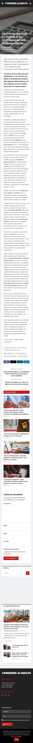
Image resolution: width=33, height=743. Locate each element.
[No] (31, 736)
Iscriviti (8, 724)
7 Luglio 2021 (7, 485)
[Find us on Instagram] (8, 696)
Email (6, 533)
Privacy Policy (7, 554)
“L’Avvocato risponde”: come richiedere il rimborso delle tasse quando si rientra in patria (16, 481)
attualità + (11, 353)
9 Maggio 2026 (16, 649)
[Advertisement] (16, 590)
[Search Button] (30, 3)
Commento (7, 504)
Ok (16, 739)
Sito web (6, 541)
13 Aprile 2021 (19, 47)
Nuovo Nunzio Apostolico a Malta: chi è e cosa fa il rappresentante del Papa (20, 654)
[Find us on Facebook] (2, 696)
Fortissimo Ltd (6, 679)
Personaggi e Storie (11, 620)
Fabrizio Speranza (8, 47)
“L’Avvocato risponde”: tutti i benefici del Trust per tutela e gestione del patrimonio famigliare (16, 412)
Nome (6, 526)
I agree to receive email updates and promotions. (16, 720)
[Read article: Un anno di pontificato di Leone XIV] (7, 647)
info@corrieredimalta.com (12, 350)
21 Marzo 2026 (16, 658)
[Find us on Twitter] (5, 695)
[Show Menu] (2, 3)
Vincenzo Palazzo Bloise (11, 631)
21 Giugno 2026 (22, 631)
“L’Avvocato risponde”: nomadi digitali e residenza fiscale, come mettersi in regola (15, 457)
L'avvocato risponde (10, 356)
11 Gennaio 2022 (8, 438)
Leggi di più (9, 641)
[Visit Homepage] (16, 3)
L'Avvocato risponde (7, 49)
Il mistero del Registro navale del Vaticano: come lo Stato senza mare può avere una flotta (16, 626)
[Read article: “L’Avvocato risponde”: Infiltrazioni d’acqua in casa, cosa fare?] (16, 425)
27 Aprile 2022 (7, 416)
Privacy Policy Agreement (12, 549)
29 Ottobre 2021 (8, 462)
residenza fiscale (23, 356)
